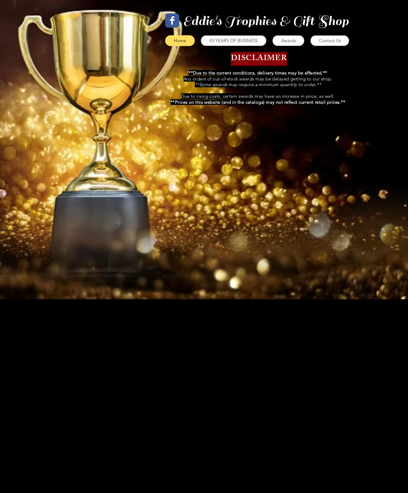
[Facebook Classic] (172, 20)
